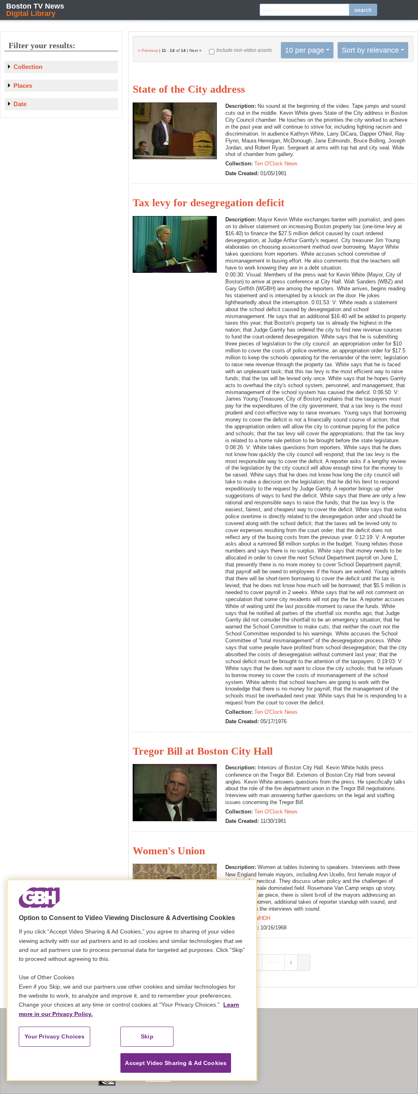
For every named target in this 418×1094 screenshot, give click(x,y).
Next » (273, 962)
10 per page (304, 50)
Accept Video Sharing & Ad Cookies (176, 1063)
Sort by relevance (370, 50)
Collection (27, 66)
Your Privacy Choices (54, 1036)
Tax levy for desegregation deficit (209, 203)
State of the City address (189, 89)
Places (22, 85)
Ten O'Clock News (276, 163)
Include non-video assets (244, 50)
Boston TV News (35, 9)
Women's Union (169, 851)
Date (20, 103)
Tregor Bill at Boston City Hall (203, 751)
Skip (147, 1036)
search (363, 10)
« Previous (148, 50)
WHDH (262, 918)
